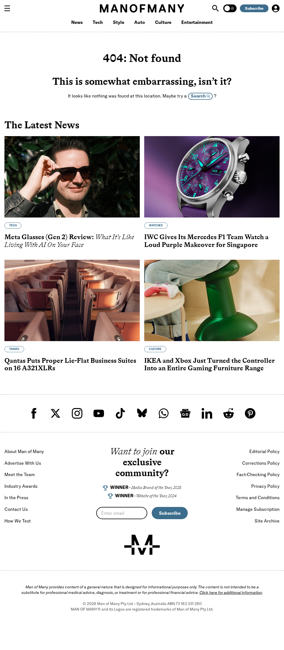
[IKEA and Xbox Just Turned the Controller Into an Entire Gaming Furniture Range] (212, 300)
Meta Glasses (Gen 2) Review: (69, 241)
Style (118, 22)
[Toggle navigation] (9, 8)
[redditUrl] (228, 413)
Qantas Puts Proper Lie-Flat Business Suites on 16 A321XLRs (70, 364)
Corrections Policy (261, 463)
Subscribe (254, 8)
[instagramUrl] (77, 413)
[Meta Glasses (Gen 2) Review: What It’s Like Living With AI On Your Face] (72, 177)
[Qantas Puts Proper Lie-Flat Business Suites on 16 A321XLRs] (72, 300)
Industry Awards (20, 486)
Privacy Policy (265, 486)
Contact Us (16, 509)
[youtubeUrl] (98, 413)
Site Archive (267, 521)
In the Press (16, 497)
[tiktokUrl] (120, 413)
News (77, 22)
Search (199, 96)
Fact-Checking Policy (258, 474)
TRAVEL (14, 349)
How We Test (17, 521)
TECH (13, 225)
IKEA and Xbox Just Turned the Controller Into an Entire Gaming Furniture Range (209, 364)
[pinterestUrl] (250, 413)
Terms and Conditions (258, 497)
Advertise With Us (22, 463)
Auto (139, 22)
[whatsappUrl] (163, 413)
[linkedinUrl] (207, 413)
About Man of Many (24, 451)
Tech (98, 22)
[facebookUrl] (34, 413)
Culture (163, 22)
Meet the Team (19, 474)
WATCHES (156, 225)
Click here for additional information (230, 592)
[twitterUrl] (55, 413)
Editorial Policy (264, 451)
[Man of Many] (142, 545)
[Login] (276, 8)
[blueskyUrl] (142, 413)
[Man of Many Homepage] (142, 8)
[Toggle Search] (216, 8)
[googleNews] (185, 413)
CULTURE (155, 349)
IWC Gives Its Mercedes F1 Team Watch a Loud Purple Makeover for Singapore (206, 241)
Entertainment (197, 22)
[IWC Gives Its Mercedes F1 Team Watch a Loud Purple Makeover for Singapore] (212, 177)
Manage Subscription (258, 509)
